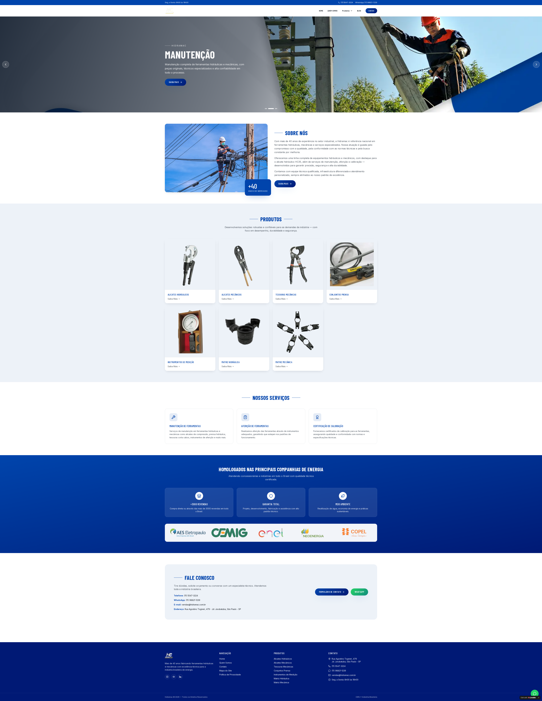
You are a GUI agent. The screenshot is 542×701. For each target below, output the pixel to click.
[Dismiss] (538, 697)
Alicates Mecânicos (283, 663)
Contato (371, 11)
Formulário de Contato (330, 592)
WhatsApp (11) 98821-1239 (366, 2)
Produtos (346, 10)
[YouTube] (173, 676)
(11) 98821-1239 (193, 600)
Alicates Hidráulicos (283, 659)
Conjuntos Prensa (282, 670)
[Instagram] (167, 676)
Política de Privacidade (230, 674)
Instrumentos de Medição (285, 674)
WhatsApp (359, 592)
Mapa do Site (225, 670)
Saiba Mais (174, 82)
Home (321, 10)
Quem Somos (333, 10)
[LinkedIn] (180, 676)
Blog (359, 10)
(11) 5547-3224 (347, 2)
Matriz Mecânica (281, 682)
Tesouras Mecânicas (283, 666)
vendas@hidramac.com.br (194, 604)
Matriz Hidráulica (281, 678)
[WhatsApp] (535, 694)
